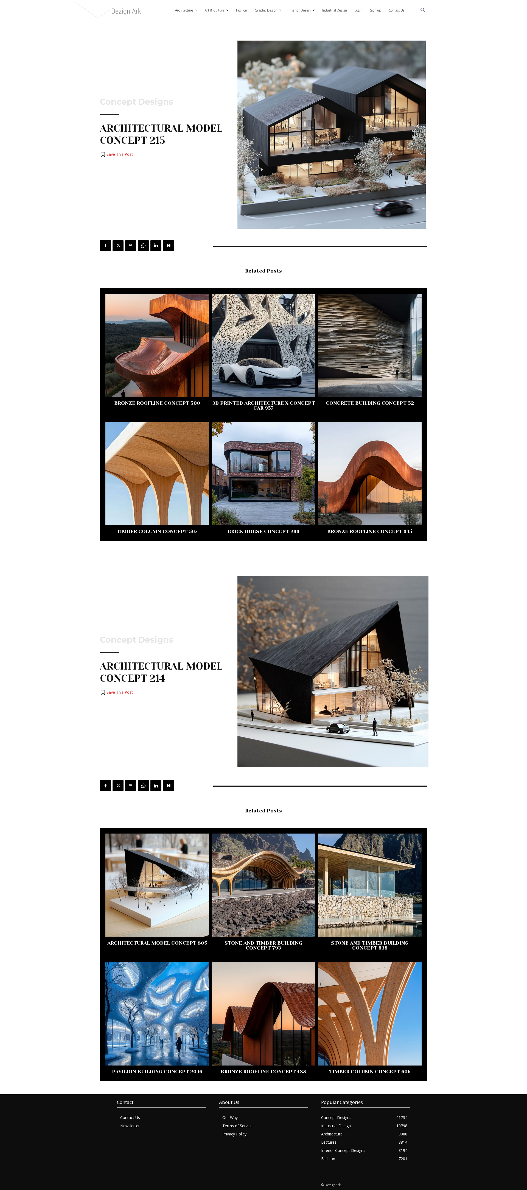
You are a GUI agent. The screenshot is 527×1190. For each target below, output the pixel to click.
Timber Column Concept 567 (157, 531)
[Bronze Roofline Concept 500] (157, 345)
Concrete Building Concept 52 (370, 403)
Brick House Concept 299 (263, 531)
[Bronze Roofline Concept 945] (370, 473)
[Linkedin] (155, 245)
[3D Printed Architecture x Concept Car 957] (263, 345)
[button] (423, 10)
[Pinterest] (130, 245)
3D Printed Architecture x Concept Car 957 (263, 405)
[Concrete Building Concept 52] (370, 345)
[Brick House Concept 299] (263, 473)
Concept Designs (136, 102)
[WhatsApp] (143, 245)
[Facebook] (105, 245)
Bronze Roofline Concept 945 (369, 531)
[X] (118, 245)
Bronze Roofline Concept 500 (157, 403)
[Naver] (168, 245)
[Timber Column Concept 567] (157, 473)
